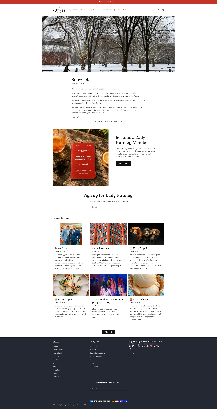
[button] (74, 10)
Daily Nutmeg (62, 405)
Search (92, 363)
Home (55, 367)
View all (108, 332)
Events (55, 346)
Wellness (56, 377)
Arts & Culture (58, 350)
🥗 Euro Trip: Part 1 (66, 299)
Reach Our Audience (97, 353)
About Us (93, 346)
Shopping (56, 370)
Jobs (91, 360)
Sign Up (93, 350)
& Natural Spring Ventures (74, 405)
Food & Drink (57, 353)
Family (55, 360)
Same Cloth (62, 248)
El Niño (97, 93)
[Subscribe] (124, 207)
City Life (56, 356)
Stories (56, 341)
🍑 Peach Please (139, 299)
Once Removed (101, 248)
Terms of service (100, 405)
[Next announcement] (164, 2)
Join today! (123, 163)
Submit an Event (96, 356)
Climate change (86, 93)
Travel (55, 373)
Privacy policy (88, 405)
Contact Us (94, 367)
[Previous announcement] (53, 2)
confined (124, 96)
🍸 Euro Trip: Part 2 (141, 248)
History (55, 363)
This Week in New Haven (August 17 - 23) (107, 301)
